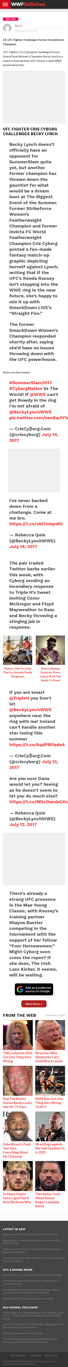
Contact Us (51, 1355)
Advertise (35, 1355)
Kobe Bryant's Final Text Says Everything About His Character (16, 1150)
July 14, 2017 (23, 546)
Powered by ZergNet (55, 1015)
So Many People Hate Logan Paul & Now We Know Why (17, 1198)
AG (20, 25)
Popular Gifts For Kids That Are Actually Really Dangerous (17, 672)
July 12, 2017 (23, 824)
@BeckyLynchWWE (30, 412)
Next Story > (34, 1003)
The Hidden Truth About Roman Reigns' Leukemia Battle (47, 1200)
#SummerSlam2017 (30, 382)
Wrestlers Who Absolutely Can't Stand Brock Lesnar (49, 1057)
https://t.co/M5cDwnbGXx (38, 801)
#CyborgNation (25, 388)
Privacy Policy (18, 1355)
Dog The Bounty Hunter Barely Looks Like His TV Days (17, 1103)
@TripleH (19, 698)
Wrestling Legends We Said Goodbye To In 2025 (50, 1148)
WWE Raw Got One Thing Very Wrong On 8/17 (49, 1103)
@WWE (38, 394)
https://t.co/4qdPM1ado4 (37, 744)
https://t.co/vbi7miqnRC (36, 523)
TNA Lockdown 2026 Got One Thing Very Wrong (17, 1057)
